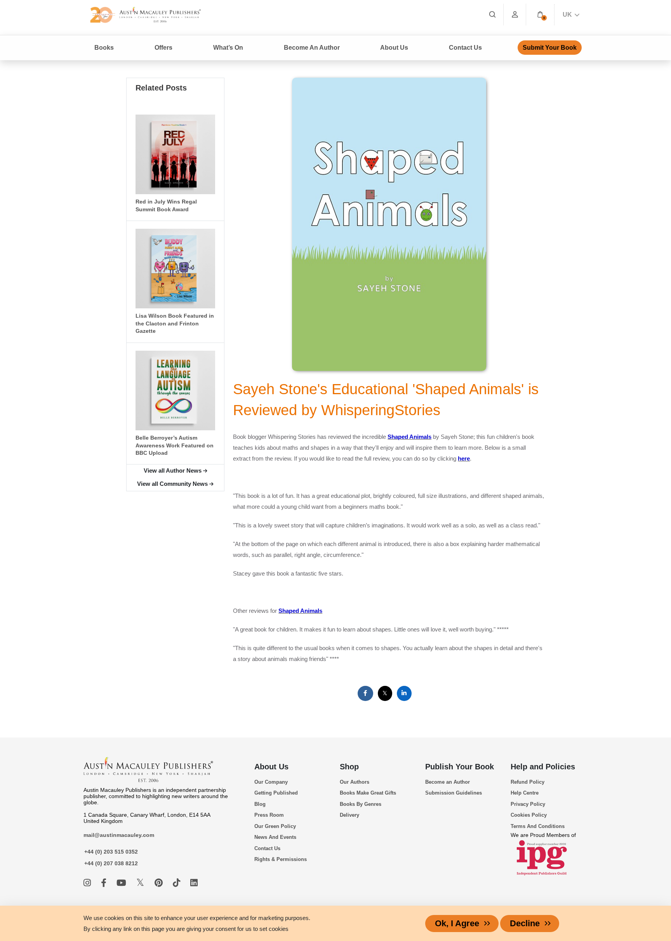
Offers (163, 47)
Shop (349, 766)
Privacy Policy (528, 804)
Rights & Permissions (280, 859)
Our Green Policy (275, 826)
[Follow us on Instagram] (88, 883)
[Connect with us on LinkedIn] (194, 883)
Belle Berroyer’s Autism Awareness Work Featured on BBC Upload (175, 445)
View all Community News (172, 483)
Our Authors (354, 782)
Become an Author (447, 782)
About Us (271, 766)
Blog (260, 804)
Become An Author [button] (312, 47)
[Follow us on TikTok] (178, 883)
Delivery (349, 815)
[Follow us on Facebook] (105, 883)
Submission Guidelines (453, 793)
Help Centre (525, 793)
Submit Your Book (550, 47)
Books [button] (104, 47)
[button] (540, 14)
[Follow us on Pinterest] (160, 883)
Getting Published (276, 793)
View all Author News (173, 470)
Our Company (271, 782)
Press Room (269, 815)
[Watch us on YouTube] (122, 883)
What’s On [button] (228, 47)
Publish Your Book (459, 766)
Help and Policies (543, 766)
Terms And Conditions (538, 826)
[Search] (492, 14)
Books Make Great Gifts (368, 793)
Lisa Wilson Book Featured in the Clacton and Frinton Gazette (175, 323)
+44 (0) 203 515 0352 (111, 852)
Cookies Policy (529, 815)
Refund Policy (527, 782)
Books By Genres (360, 804)
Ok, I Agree (457, 923)
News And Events (275, 837)
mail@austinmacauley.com (118, 835)
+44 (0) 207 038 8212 (111, 863)
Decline (525, 923)
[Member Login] (515, 14)
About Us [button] (394, 47)
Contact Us (465, 47)
